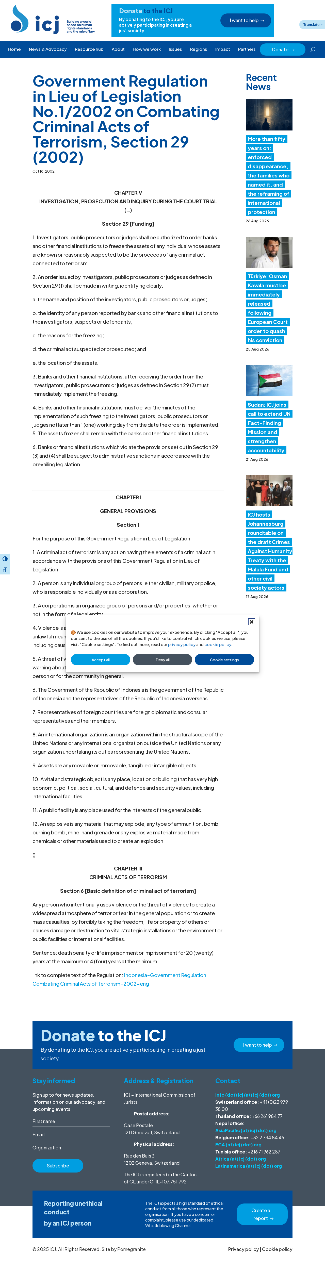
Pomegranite (131, 1249)
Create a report (260, 1214)
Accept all (101, 659)
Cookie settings (224, 659)
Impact (222, 49)
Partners (247, 49)
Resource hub (89, 49)
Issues (175, 49)
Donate (283, 49)
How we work (147, 49)
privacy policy (182, 644)
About (118, 49)
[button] (251, 621)
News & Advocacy (48, 49)
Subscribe (58, 1165)
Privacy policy (243, 1249)
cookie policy (217, 644)
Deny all (163, 659)
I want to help (244, 20)
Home (14, 49)
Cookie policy (277, 1249)
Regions (198, 49)
